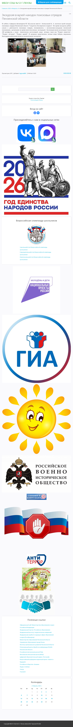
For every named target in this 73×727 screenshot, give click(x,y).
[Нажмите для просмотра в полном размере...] (17, 45)
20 (21, 702)
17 (41, 698)
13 (21, 698)
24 (41, 702)
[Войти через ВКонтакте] (38, 112)
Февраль (14, 8)
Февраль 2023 (36, 686)
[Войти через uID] (34, 112)
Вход (41, 100)
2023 (9, 8)
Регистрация (34, 100)
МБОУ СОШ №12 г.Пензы (17, 2)
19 (51, 698)
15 (32, 698)
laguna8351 (22, 73)
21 (27, 702)
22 (32, 702)
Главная (4, 8)
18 (46, 698)
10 (41, 695)
